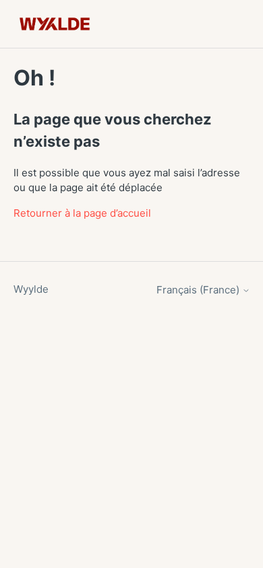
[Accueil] (54, 23)
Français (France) (199, 289)
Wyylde (31, 289)
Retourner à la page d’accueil (82, 213)
